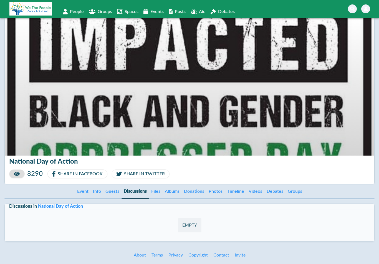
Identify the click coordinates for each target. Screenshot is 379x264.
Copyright (198, 255)
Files (155, 191)
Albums (172, 191)
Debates (275, 191)
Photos (216, 191)
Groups (295, 191)
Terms (157, 255)
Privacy (175, 255)
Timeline (235, 191)
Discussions (135, 191)
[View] (17, 173)
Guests (112, 191)
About (140, 255)
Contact (221, 255)
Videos (255, 191)
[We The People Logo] (30, 9)
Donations (194, 191)
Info (97, 191)
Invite (240, 255)
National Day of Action (60, 206)
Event (83, 191)
